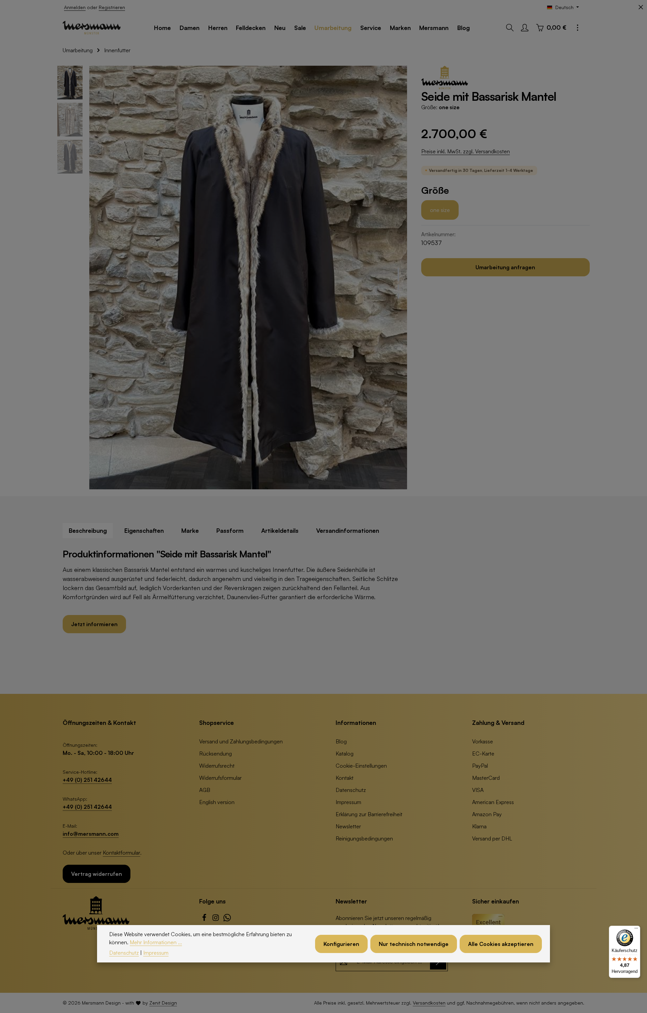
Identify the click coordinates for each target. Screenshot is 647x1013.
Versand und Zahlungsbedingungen (241, 741)
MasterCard (486, 777)
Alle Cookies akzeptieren (500, 943)
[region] (232, 277)
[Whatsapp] (227, 919)
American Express (493, 802)
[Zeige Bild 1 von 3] (398, 274)
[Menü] (636, 930)
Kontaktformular (121, 852)
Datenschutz (351, 790)
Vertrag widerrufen (96, 873)
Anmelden (75, 7)
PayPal (480, 765)
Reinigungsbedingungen (364, 838)
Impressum (348, 802)
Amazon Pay (487, 814)
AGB (204, 790)
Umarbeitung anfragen (505, 267)
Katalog (344, 753)
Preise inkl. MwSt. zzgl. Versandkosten (465, 151)
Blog (341, 741)
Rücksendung (215, 753)
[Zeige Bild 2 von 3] (398, 287)
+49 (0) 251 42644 (87, 779)
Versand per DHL (492, 838)
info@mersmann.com (91, 833)
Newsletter (348, 826)
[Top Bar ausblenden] (641, 7)
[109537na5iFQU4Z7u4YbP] (248, 277)
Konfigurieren (341, 943)
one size (440, 210)
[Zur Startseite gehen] (92, 27)
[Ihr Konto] (524, 27)
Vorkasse (482, 741)
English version (217, 802)
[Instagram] (216, 919)
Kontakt (344, 777)
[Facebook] (205, 919)
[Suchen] (510, 27)
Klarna (479, 826)
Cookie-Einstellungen (361, 765)
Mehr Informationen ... (156, 942)
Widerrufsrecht (217, 765)
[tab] (88, 530)
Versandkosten (429, 1003)
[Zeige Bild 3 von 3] (398, 296)
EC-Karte (483, 753)
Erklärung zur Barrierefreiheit (369, 814)
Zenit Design (163, 1003)
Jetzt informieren (94, 624)
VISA (478, 790)
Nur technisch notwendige (414, 943)
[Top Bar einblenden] (577, 27)
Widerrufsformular (220, 777)
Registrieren (112, 7)
